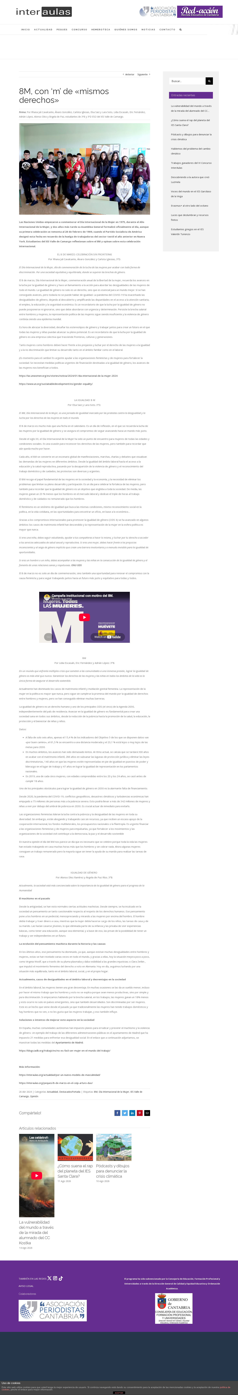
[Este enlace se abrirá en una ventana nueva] (174, 1308)
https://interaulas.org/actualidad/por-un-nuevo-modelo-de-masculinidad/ (59, 1074)
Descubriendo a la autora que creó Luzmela (190, 179)
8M (95, 1091)
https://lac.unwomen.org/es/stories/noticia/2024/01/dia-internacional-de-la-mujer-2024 (68, 375)
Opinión (34, 1096)
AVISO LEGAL (26, 1286)
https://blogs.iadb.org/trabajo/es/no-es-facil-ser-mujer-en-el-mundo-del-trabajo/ (64, 1050)
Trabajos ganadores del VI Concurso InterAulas (191, 165)
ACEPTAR (119, 1393)
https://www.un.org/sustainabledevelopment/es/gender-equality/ (56, 383)
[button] (181, 29)
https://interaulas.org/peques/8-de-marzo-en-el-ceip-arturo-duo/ (56, 1083)
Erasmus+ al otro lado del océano (189, 205)
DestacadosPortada (69, 1091)
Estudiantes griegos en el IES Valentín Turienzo (187, 232)
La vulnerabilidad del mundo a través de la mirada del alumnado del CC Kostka (36, 1232)
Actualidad (52, 1091)
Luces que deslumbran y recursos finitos (190, 217)
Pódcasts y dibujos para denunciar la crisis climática (112, 1171)
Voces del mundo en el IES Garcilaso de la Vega (191, 194)
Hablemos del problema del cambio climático (190, 151)
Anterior (129, 74)
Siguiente (142, 74)
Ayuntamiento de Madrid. (69, 1042)
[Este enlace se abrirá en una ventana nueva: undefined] (158, 12)
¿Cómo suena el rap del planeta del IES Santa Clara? (75, 1171)
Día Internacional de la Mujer (114, 1091)
